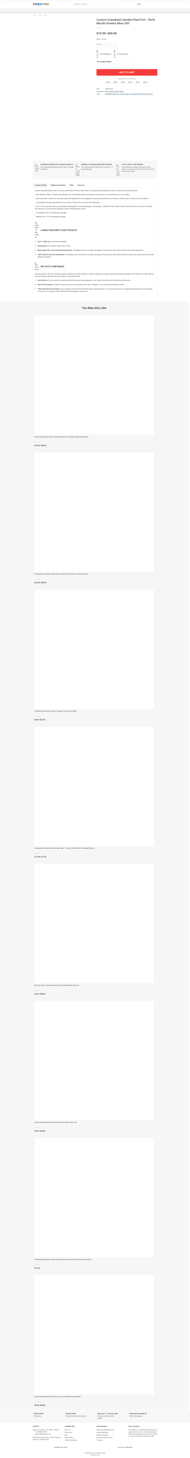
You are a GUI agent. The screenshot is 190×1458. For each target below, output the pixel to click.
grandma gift (136, 94)
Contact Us (68, 1432)
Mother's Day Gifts (147, 94)
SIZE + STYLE (101, 39)
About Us (81, 185)
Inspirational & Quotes (88, 10)
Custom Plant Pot (125, 94)
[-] (105, 44)
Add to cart (127, 72)
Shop (40, 15)
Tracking (99, 1440)
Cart (127, 10)
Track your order (151, 10)
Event (34, 10)
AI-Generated (117, 10)
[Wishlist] (148, 4)
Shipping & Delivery (102, 1435)
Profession (104, 10)
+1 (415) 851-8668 (41, 1432)
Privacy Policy (69, 1437)
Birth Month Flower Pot (112, 94)
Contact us (137, 10)
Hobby (74, 10)
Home (34, 15)
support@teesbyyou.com (43, 1434)
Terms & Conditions (71, 1440)
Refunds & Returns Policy (104, 1437)
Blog (66, 1435)
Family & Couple (46, 10)
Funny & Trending (62, 10)
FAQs (72, 185)
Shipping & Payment (58, 185)
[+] (116, 44)
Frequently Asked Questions (105, 1430)
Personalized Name (104, 62)
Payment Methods (102, 1432)
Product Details (41, 185)
